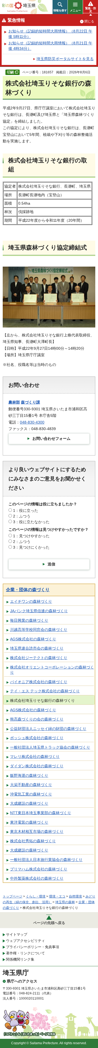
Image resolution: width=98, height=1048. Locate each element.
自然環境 (75, 896)
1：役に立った (25, 510)
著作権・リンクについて (25, 953)
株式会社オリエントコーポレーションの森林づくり (52, 670)
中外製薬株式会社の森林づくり (36, 878)
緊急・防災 (90, 10)
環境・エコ (57, 896)
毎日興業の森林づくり (29, 620)
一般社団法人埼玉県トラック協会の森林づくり (50, 747)
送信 (51, 564)
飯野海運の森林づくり (29, 775)
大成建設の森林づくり (29, 803)
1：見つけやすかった (31, 536)
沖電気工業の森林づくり (31, 794)
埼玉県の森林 (65, 902)
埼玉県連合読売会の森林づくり (36, 648)
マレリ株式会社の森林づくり (35, 756)
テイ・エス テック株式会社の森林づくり (45, 691)
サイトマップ (16, 934)
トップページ (12, 896)
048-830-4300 (32, 422)
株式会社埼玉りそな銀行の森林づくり (42, 700)
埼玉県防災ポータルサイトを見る (65, 59)
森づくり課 (30, 402)
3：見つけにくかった (31, 547)
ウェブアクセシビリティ (25, 941)
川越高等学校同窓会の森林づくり (38, 629)
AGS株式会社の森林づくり (33, 639)
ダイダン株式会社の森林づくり (36, 766)
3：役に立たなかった (31, 522)
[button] (60, 7)
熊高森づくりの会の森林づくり (36, 719)
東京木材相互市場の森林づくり (36, 831)
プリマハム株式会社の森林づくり (38, 869)
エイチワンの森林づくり (31, 601)
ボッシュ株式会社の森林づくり (36, 738)
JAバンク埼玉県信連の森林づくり (39, 611)
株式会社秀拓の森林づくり (33, 841)
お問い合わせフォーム (51, 438)
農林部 (14, 402)
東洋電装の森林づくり (29, 822)
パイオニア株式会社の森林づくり (38, 682)
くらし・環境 (35, 896)
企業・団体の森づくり (28, 589)
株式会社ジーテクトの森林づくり (38, 658)
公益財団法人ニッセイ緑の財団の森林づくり (48, 728)
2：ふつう (21, 516)
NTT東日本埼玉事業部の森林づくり (40, 813)
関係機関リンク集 (20, 959)
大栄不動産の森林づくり (31, 784)
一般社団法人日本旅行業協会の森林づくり (46, 859)
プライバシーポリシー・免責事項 (32, 947)
